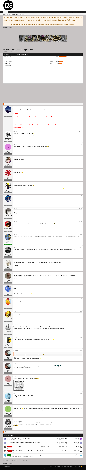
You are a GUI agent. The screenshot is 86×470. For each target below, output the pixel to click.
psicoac (8, 452)
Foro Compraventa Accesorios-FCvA (24, 456)
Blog (10, 12)
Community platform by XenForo (43, 468)
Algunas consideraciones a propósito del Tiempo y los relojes (23, 442)
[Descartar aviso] (81, 17)
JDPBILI (8, 448)
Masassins (77, 452)
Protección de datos (65, 466)
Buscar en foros (14, 14)
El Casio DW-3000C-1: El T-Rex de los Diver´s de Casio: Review (28, 451)
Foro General (18, 439)
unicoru (78, 439)
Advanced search (22, 14)
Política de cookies (73, 466)
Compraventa (22, 12)
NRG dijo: (16, 352)
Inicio (5, 12)
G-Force (17, 448)
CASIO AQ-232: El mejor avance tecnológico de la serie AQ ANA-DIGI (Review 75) (33, 446)
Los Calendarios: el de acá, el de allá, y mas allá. (20, 438)
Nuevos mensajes (6, 14)
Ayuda (79, 466)
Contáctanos (51, 466)
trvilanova (9, 456)
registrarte (7, 21)
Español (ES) (7, 466)
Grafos (28, 12)
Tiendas (15, 12)
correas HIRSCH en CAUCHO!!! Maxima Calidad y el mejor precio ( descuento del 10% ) (34, 455)
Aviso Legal (57, 466)
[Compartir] (79, 107)
